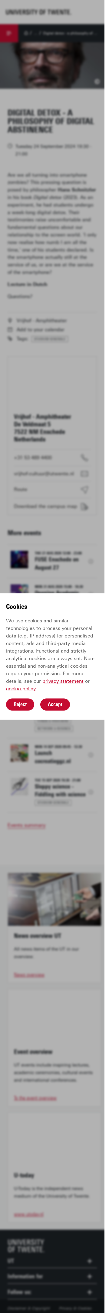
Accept (55, 704)
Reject (20, 704)
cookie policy (21, 689)
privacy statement (63, 681)
